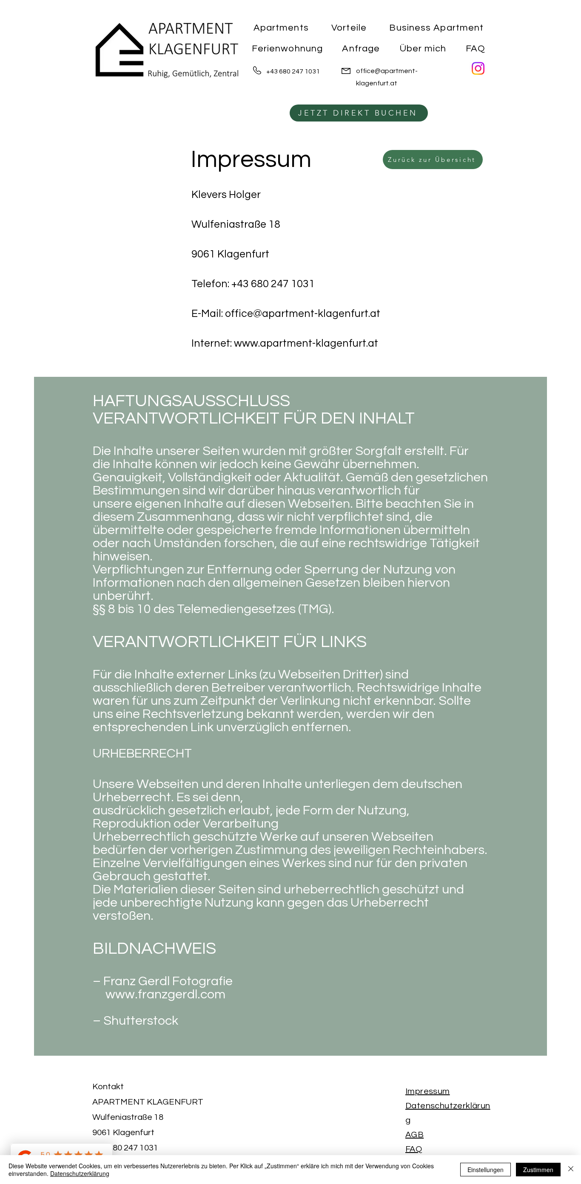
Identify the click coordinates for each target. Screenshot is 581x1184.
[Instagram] (478, 68)
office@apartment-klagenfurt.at (302, 313)
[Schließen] (571, 1169)
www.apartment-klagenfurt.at (306, 343)
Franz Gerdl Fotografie (168, 981)
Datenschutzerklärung (79, 1173)
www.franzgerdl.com (159, 994)
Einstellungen (485, 1169)
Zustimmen (538, 1169)
